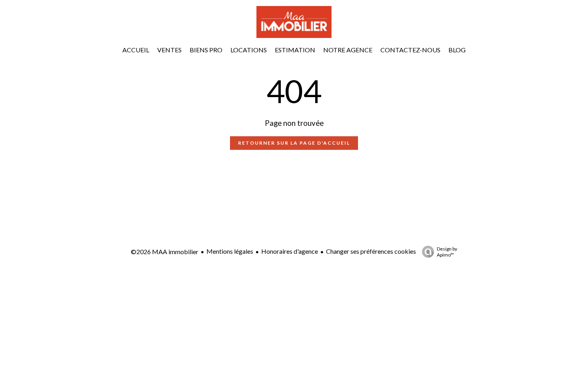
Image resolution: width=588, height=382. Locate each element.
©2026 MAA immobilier (164, 251)
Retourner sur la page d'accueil (294, 143)
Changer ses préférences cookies (371, 251)
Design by (447, 252)
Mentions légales (229, 251)
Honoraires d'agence (289, 251)
